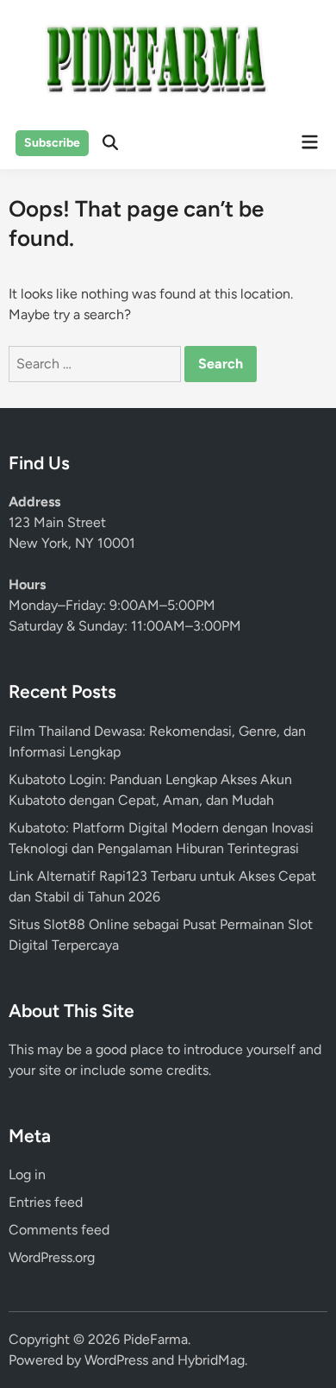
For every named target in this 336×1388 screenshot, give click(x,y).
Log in (27, 1174)
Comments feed (59, 1230)
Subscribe (52, 142)
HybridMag (211, 1360)
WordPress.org (52, 1257)
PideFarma (155, 1339)
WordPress (116, 1360)
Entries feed (46, 1202)
